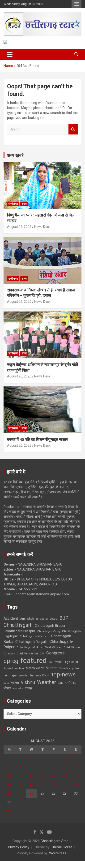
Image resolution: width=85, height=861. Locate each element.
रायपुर (28, 688)
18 (20, 785)
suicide (23, 675)
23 (76, 785)
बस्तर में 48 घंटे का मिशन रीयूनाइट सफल (37, 439)
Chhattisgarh (18, 625)
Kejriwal (8, 668)
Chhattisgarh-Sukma (29, 647)
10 (9, 776)
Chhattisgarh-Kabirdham (34, 636)
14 (53, 776)
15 (65, 776)
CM (42, 653)
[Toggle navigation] (10, 54)
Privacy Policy (18, 847)
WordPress (57, 853)
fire (50, 662)
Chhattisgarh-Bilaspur (19, 631)
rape (14, 675)
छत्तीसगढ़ (70, 683)
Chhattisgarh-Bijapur (50, 625)
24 (9, 793)
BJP (64, 618)
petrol (76, 668)
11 (20, 776)
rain (6, 675)
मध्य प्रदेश (18, 688)
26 (31, 793)
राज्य (24, 204)
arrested (51, 618)
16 (76, 776)
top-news (63, 674)
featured (34, 661)
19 (31, 785)
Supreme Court (39, 675)
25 (20, 793)
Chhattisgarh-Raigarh (31, 642)
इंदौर (60, 683)
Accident (11, 618)
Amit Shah (27, 618)
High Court (71, 662)
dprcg (11, 661)
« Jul (7, 811)
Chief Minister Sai (27, 653)
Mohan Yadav (35, 668)
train (6, 683)
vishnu (28, 682)
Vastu (15, 683)
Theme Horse (61, 847)
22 (65, 785)
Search (73, 129)
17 (9, 785)
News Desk (42, 227)
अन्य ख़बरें (15, 155)
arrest (40, 618)
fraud (58, 662)
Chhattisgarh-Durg (48, 631)
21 (53, 785)
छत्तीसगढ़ (13, 204)
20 (42, 785)
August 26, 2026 (19, 227)
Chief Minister (53, 647)
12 (31, 776)
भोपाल (7, 688)
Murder (51, 668)
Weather (46, 682)
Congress (55, 652)
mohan (19, 668)
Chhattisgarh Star (54, 841)
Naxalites (64, 668)
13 (42, 776)
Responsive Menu (76, 4)
